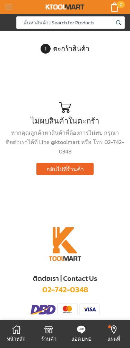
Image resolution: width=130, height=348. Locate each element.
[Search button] (118, 23)
